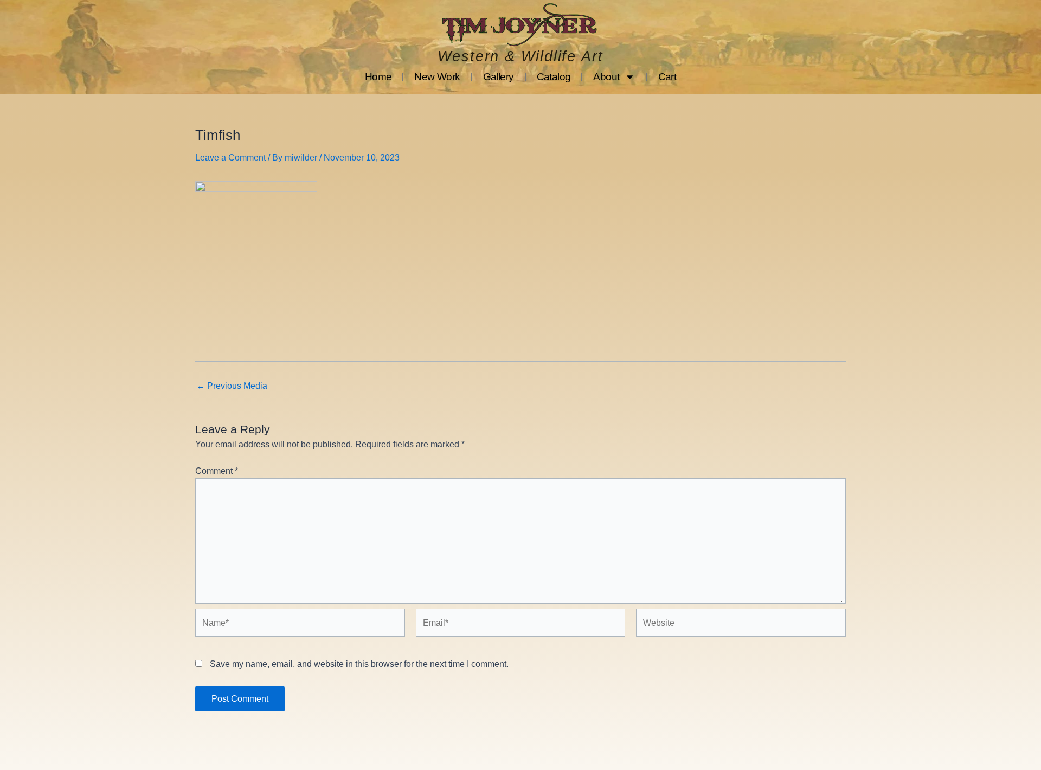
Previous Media (231, 386)
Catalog (554, 76)
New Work (437, 76)
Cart (667, 76)
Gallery (498, 76)
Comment (216, 471)
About (606, 76)
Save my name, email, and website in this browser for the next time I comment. (359, 664)
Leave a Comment (230, 157)
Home (378, 76)
